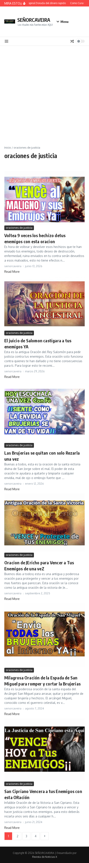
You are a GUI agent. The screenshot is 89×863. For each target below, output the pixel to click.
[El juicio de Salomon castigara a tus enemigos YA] (44, 303)
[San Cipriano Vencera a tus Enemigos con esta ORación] (44, 749)
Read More (12, 271)
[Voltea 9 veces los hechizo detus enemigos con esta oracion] (44, 197)
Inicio (7, 147)
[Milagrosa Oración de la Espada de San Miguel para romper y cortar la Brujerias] (44, 635)
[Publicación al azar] (72, 41)
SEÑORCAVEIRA (33, 20)
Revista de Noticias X (44, 856)
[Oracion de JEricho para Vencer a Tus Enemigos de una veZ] (44, 522)
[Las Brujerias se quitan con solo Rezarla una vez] (44, 411)
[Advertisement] (44, 92)
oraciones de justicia (19, 227)
